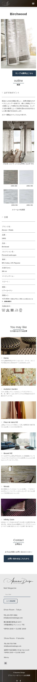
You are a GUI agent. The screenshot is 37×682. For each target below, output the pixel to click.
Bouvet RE (8, 453)
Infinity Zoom (9, 520)
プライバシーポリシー (15, 675)
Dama (6, 358)
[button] (33, 3)
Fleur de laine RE (11, 422)
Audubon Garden (11, 389)
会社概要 (27, 675)
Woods (6, 486)
